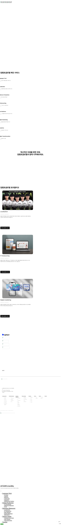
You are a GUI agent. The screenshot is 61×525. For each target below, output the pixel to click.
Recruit (41, 398)
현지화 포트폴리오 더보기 (5, 227)
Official (31, 400)
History (31, 399)
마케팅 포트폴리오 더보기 (5, 316)
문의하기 (3, 370)
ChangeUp (5, 402)
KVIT (11, 401)
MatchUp (5, 399)
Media (36, 398)
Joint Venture (25, 399)
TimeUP (5, 398)
